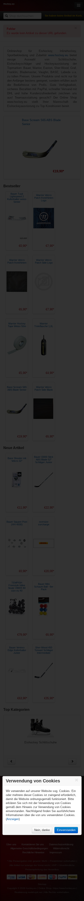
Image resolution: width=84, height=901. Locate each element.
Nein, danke (42, 830)
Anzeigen (13, 819)
